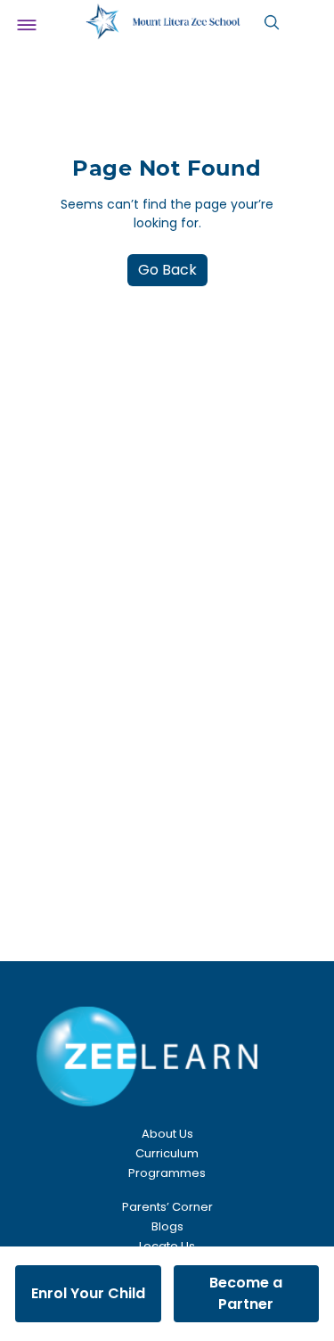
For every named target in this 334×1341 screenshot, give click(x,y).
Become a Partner (245, 1293)
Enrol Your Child (88, 1293)
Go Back (167, 269)
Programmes (167, 1172)
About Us (167, 1133)
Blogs (167, 1226)
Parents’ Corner (167, 1206)
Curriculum (167, 1153)
